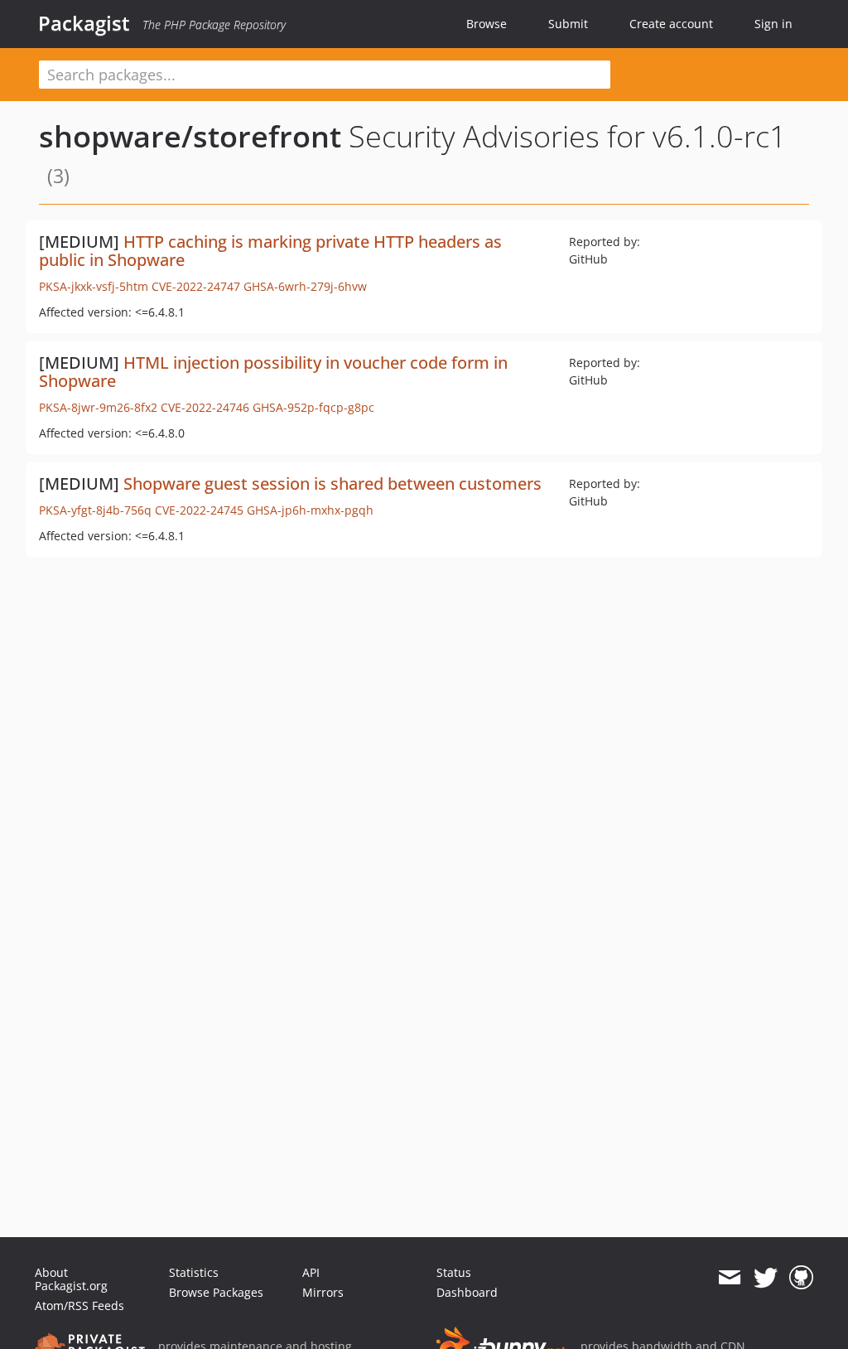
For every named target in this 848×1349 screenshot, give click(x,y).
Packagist (84, 23)
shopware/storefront (190, 136)
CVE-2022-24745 (199, 510)
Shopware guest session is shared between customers (332, 483)
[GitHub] (801, 1278)
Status (453, 1272)
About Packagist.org (71, 1278)
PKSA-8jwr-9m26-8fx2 (98, 407)
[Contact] (729, 1278)
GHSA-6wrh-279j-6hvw (305, 286)
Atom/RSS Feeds (79, 1305)
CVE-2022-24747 (196, 286)
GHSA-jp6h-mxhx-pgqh (310, 510)
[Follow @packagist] (766, 1278)
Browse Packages (216, 1292)
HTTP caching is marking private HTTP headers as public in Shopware (270, 250)
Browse (486, 23)
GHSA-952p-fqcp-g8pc (313, 407)
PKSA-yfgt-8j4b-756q (95, 510)
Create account (671, 23)
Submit (568, 23)
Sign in (773, 23)
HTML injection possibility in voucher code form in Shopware (273, 371)
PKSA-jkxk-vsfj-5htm (93, 286)
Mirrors (323, 1292)
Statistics (194, 1272)
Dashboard (467, 1292)
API (311, 1272)
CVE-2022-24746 (205, 407)
